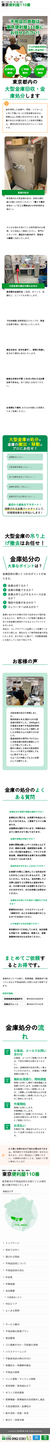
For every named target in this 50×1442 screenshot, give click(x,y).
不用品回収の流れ (15, 1270)
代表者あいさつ (14, 1297)
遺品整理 (10, 1338)
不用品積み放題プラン (17, 1331)
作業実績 (10, 1284)
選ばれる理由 (12, 1256)
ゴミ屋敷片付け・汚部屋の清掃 (22, 1344)
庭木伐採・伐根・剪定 (17, 1413)
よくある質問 (12, 1310)
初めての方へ (12, 1249)
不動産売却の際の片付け (18, 1358)
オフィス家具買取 (15, 1392)
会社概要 (10, 1290)
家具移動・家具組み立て (18, 1385)
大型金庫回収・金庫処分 (18, 1406)
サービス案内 (12, 1324)
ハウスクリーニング (16, 1351)
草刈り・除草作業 (15, 1419)
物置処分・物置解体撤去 (18, 1365)
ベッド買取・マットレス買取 (21, 1379)
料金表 (9, 1277)
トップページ (12, 1243)
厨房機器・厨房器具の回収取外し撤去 (25, 1399)
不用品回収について (16, 1263)
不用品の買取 (12, 1372)
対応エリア (11, 1303)
